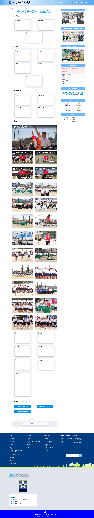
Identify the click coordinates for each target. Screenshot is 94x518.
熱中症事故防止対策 (48, 445)
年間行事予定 (47, 438)
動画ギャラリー (48, 444)
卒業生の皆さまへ (13, 457)
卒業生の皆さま (67, 110)
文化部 (62, 436)
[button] (63, 85)
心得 (46, 448)
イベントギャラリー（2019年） (69, 117)
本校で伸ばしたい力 (30, 436)
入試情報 (76, 436)
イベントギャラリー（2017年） (69, 121)
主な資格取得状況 (69, 438)
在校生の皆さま (79, 105)
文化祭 (46, 450)
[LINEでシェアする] (43, 423)
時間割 (46, 436)
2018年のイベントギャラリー (45, 406)
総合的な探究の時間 (30, 439)
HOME (48, 512)
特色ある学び (29, 448)
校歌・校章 (12, 441)
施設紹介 (11, 444)
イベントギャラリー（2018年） (69, 119)
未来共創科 (29, 438)
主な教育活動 (47, 442)
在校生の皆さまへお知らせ (50, 439)
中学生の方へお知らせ (78, 442)
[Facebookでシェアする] (34, 423)
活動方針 (62, 442)
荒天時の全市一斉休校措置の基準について (17, 450)
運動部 (62, 438)
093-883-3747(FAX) (16, 503)
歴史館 (11, 453)
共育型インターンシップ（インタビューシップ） (35, 442)
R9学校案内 (12, 448)
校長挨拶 (11, 436)
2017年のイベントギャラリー (22, 411)
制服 (10, 442)
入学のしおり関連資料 (49, 447)
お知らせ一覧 (79, 110)
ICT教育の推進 (29, 445)
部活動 (73, 2)
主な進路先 (68, 436)
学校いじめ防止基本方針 (14, 451)
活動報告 (62, 441)
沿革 (10, 439)
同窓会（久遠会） (13, 458)
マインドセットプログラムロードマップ (33, 441)
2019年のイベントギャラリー (22, 406)
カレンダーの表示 (80, 85)
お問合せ (11, 447)
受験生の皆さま (67, 105)
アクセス (11, 445)
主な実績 (62, 439)
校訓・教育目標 (12, 438)
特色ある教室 (29, 447)
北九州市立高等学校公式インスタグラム (52, 441)
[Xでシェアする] (25, 423)
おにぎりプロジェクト (30, 444)
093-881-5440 (15, 501)
